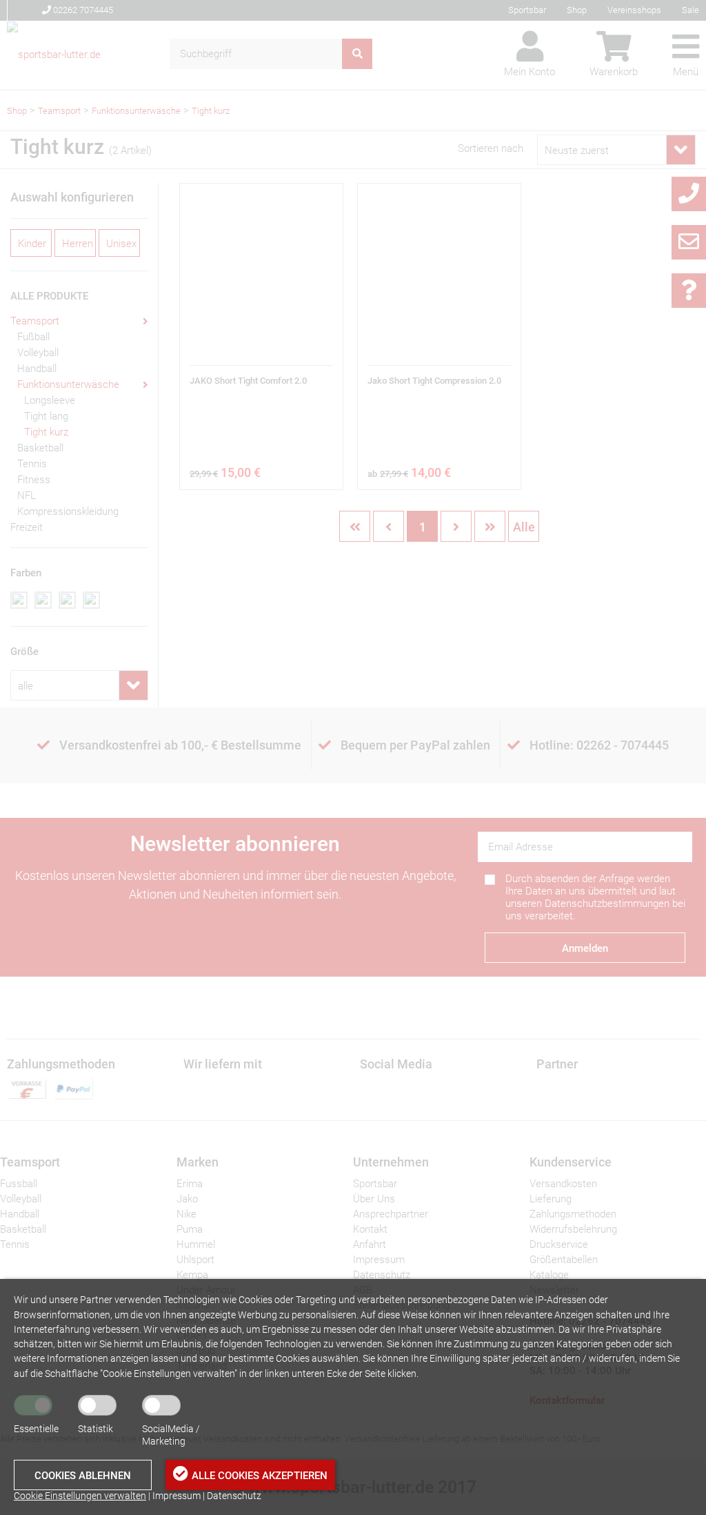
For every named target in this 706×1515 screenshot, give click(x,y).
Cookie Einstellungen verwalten (80, 1495)
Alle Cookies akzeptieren (259, 1475)
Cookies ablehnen (82, 1475)
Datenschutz (234, 1495)
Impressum (176, 1495)
